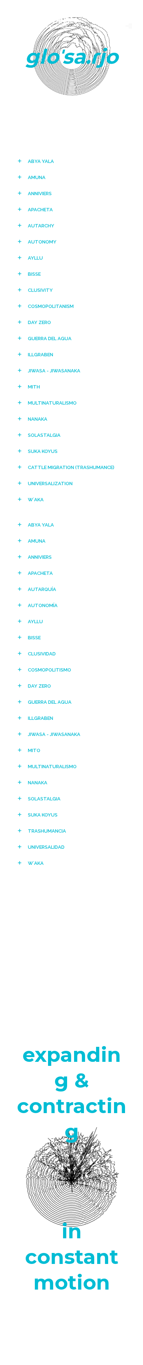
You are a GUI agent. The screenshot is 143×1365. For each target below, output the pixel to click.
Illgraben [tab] (40, 354)
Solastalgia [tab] (44, 435)
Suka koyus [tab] (43, 451)
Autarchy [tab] (41, 225)
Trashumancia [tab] (47, 831)
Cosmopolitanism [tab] (51, 306)
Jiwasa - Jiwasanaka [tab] (54, 370)
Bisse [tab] (34, 274)
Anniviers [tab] (40, 193)
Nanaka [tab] (37, 419)
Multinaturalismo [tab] (52, 403)
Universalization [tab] (50, 483)
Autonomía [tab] (43, 605)
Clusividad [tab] (42, 654)
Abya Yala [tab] (41, 161)
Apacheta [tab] (40, 209)
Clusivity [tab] (40, 290)
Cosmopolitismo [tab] (49, 670)
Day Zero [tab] (39, 322)
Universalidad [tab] (46, 847)
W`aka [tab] (36, 499)
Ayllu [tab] (35, 258)
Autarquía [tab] (42, 589)
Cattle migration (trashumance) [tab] (71, 467)
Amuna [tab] (36, 177)
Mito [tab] (34, 750)
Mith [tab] (34, 387)
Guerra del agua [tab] (50, 338)
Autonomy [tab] (42, 242)
